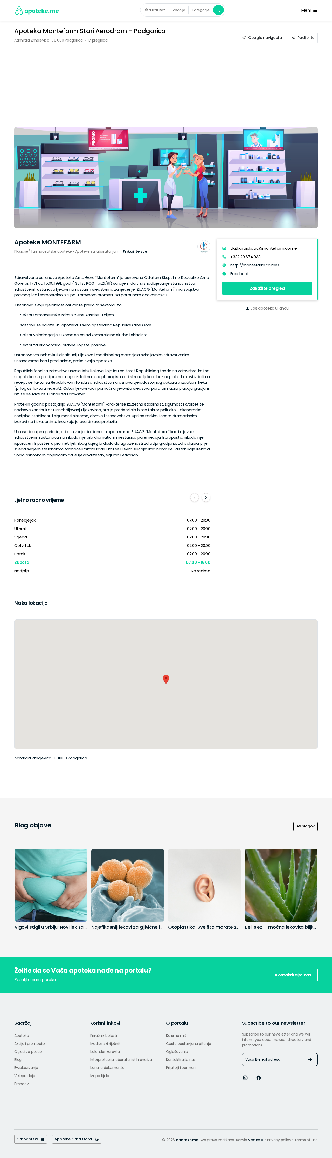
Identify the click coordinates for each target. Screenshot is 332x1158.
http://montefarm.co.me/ (254, 265)
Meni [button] (307, 10)
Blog (18, 1059)
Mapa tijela (99, 1075)
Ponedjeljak (25, 520)
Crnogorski (29, 1139)
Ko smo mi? (176, 1035)
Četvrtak (22, 545)
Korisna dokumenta (107, 1067)
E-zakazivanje (26, 1067)
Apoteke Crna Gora (74, 1139)
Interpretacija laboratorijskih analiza (121, 1059)
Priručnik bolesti (103, 1035)
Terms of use (306, 1139)
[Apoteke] (37, 10)
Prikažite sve (135, 251)
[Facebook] (259, 1077)
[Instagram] (245, 1077)
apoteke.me (187, 1139)
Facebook (239, 273)
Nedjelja (21, 570)
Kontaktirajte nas (293, 975)
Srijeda (20, 537)
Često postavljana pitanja (188, 1043)
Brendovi (21, 1083)
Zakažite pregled (267, 288)
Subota (21, 562)
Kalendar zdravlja (105, 1051)
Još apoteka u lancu (270, 308)
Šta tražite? (155, 10)
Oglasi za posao (28, 1051)
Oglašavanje (177, 1051)
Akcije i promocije (29, 1043)
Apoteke (21, 1035)
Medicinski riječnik (105, 1043)
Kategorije (201, 10)
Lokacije (178, 10)
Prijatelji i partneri (180, 1067)
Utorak (20, 528)
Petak (19, 554)
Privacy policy (279, 1139)
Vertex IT (256, 1139)
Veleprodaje (24, 1075)
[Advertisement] (166, 82)
